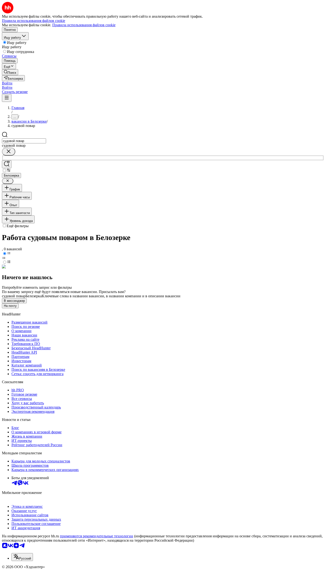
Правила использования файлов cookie (84, 25)
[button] (7, 83)
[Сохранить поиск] (6, 164)
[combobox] (24, 140)
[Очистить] (8, 152)
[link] (10, 72)
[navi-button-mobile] (6, 98)
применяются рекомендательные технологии (96, 536)
